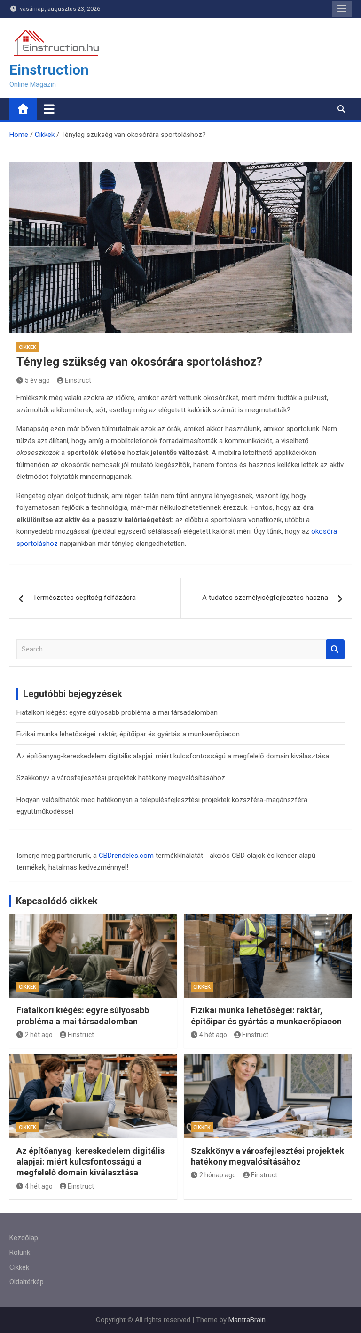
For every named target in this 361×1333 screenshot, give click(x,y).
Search (335, 649)
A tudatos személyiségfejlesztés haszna (265, 597)
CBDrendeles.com (126, 855)
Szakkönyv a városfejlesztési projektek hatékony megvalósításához (120, 777)
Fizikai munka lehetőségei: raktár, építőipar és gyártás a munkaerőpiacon (128, 734)
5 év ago (37, 380)
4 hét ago (213, 1034)
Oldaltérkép (26, 1282)
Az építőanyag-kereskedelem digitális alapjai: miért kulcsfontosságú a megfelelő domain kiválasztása (172, 756)
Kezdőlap (23, 1238)
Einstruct (78, 380)
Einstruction (49, 69)
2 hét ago (39, 1034)
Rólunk (19, 1252)
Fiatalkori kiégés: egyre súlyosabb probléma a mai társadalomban (117, 712)
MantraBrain (247, 1320)
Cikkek (27, 347)
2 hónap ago (217, 1175)
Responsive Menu (342, 9)
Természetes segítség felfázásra (84, 597)
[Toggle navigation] (49, 109)
